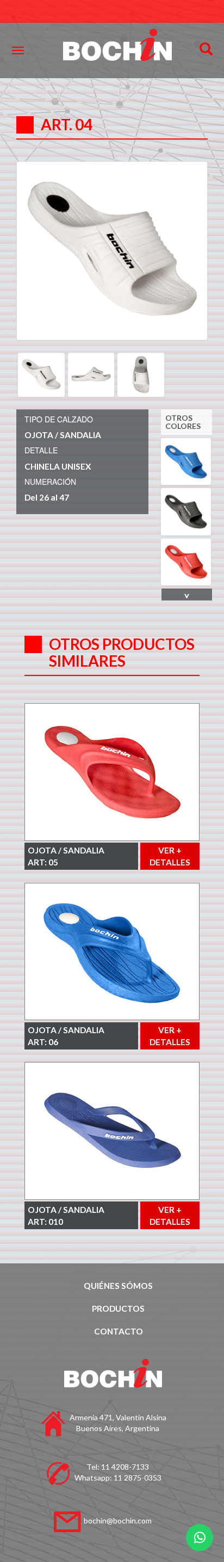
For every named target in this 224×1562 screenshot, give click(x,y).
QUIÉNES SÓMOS (118, 1286)
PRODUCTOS (118, 1308)
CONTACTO (118, 1331)
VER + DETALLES (170, 856)
